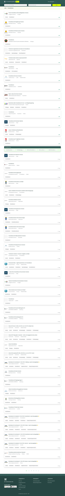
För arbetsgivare (51, 1)
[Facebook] (9, 494)
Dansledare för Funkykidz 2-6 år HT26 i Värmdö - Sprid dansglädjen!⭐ (23, 443)
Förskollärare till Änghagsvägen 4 (15, 380)
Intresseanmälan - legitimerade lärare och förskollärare (20, 262)
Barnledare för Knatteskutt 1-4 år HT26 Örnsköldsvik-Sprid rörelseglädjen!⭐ (24, 434)
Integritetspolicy (22, 482)
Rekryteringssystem (37, 482)
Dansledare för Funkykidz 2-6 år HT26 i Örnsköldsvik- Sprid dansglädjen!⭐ (24, 416)
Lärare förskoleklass (13, 344)
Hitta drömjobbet (51, 480)
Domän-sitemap (22, 486)
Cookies (20, 484)
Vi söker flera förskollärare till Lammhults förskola (19, 271)
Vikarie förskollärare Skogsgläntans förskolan (18, 389)
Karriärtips (50, 482)
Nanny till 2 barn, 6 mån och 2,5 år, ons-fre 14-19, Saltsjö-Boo (21, 326)
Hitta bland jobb (22, 487)
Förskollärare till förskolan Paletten (16, 121)
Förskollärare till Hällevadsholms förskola (17, 235)
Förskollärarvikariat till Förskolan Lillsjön (17, 217)
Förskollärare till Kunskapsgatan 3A (16, 317)
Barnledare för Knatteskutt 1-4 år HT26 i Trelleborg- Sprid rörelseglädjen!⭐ (24, 362)
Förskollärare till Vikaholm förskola (16, 154)
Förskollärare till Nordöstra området (16, 181)
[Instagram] (5, 494)
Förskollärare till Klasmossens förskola (16, 30)
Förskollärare (11, 39)
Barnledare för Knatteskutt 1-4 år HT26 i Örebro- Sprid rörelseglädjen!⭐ (23, 425)
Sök (56, 5)
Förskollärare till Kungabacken (15, 172)
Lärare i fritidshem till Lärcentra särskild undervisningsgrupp (21, 190)
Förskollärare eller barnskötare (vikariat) (17, 452)
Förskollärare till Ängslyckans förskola (16, 208)
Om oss (20, 480)
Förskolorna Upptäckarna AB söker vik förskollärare (19, 48)
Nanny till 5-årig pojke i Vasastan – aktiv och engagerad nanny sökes (23, 335)
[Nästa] (38, 470)
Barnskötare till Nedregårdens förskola (17, 398)
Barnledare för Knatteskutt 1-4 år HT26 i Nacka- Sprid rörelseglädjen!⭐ (23, 461)
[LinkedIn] (7, 494)
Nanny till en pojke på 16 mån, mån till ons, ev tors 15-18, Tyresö (21, 353)
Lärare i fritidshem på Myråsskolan (16, 130)
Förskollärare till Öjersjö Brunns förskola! (17, 244)
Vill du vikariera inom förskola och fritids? (17, 290)
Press (20, 489)
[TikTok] (11, 494)
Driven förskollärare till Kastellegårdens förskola (18, 12)
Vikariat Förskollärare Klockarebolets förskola (18, 280)
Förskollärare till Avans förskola (15, 76)
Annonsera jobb (36, 480)
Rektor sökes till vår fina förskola (15, 94)
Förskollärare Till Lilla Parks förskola (16, 407)
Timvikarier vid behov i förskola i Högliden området (19, 253)
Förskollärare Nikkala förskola (15, 199)
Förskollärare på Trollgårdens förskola (16, 139)
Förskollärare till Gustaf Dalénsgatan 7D (17, 308)
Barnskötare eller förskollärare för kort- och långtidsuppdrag (21, 103)
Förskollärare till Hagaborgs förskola (16, 21)
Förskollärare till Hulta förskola (15, 371)
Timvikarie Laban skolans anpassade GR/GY (18, 57)
